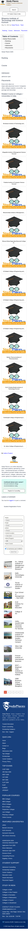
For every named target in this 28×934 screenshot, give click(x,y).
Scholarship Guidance (8, 870)
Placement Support (7, 880)
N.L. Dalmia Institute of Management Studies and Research (19, 565)
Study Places (12, 1)
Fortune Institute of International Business (19, 658)
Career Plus (5, 911)
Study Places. (11, 926)
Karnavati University (8, 833)
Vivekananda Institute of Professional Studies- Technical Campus (19, 637)
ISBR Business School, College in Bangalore (18, 682)
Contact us (5, 746)
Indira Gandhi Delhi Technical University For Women (19, 625)
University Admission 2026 (10, 843)
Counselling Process (8, 856)
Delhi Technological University (19, 575)
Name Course (9, 543)
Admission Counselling (9, 867)
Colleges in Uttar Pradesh (9, 892)
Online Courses (6, 817)
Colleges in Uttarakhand (9, 903)
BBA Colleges (6, 799)
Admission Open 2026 (8, 850)
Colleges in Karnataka (8, 895)
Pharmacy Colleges (8, 814)
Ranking (4, 30)
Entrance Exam (6, 853)
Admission (17, 30)
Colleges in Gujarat (7, 900)
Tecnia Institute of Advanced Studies (18, 585)
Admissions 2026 (7, 751)
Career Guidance (7, 872)
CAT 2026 (5, 777)
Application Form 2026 (8, 845)
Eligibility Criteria (7, 858)
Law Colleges (6, 812)
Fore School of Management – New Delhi (19, 595)
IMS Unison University (8, 835)
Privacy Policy (6, 761)
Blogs (4, 748)
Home (4, 740)
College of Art (18, 612)
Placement (24, 30)
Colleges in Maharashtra (9, 897)
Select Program (9, 538)
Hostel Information (7, 877)
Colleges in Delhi (7, 889)
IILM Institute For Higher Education (19, 604)
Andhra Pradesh (8, 453)
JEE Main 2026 (6, 772)
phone (7, 528)
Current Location (9, 533)
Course (10, 30)
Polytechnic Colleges (8, 809)
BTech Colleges (6, 804)
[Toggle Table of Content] (20, 36)
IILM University (6, 830)
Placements (9, 48)
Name (6, 517)
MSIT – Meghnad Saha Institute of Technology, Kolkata (19, 669)
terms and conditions (16, 549)
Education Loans (7, 875)
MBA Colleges (6, 801)
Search (14, 10)
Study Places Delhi (9, 39)
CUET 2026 (5, 769)
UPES (4, 825)
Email (6, 523)
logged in (11, 500)
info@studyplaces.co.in (9, 909)
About (4, 743)
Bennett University (7, 828)
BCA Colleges (6, 807)
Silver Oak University (18, 647)
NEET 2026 (5, 774)
